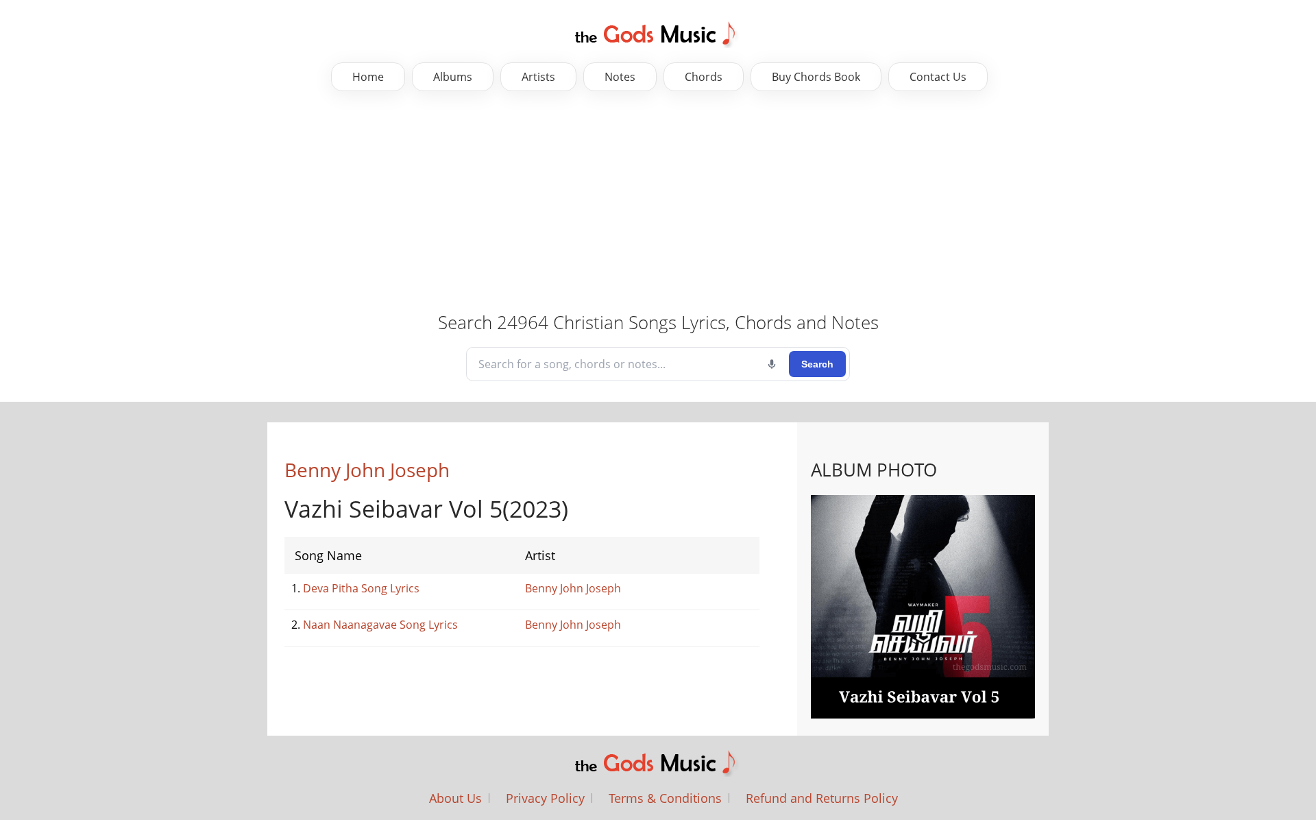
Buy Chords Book (816, 76)
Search (817, 364)
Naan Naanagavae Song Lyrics (380, 624)
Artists (538, 76)
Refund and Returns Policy (822, 798)
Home (368, 76)
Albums (452, 76)
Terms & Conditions (665, 798)
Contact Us (938, 76)
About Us (455, 798)
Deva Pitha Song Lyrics (361, 588)
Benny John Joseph (367, 470)
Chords (703, 76)
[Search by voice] (772, 364)
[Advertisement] (658, 201)
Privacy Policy (545, 798)
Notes (620, 76)
